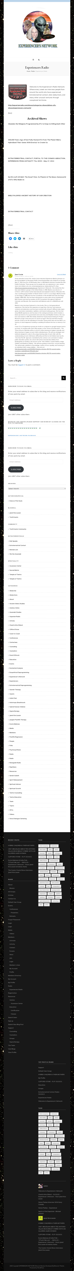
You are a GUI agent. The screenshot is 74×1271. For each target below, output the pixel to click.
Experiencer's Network (17, 677)
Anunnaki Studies (15, 612)
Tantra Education (15, 797)
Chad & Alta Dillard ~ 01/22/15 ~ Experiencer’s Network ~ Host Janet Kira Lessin (52, 1197)
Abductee (12, 591)
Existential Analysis (16, 668)
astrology (42, 857)
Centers (12, 1000)
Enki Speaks (13, 541)
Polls (11, 745)
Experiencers (13, 681)
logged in (21, 365)
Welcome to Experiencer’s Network (50, 1191)
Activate (12, 940)
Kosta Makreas (14, 724)
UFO (41, 904)
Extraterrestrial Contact (17, 545)
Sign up (10, 1021)
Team (11, 801)
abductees (54, 846)
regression (42, 893)
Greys (41, 875)
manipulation (56, 886)
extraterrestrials (44, 871)
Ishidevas (60, 879)
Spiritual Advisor (15, 784)
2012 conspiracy (44, 846)
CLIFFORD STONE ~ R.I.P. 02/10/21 (20, 857)
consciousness (54, 860)
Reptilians (12, 767)
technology (56, 901)
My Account (13, 968)
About (11, 599)
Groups (11, 1038)
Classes (13, 1014)
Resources (13, 771)
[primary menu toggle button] (33, 59)
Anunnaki (42, 853)
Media (11, 728)
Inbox (11, 954)
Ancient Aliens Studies (17, 603)
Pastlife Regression (16, 737)
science (58, 897)
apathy (50, 853)
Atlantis (50, 857)
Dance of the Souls (15, 501)
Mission (12, 888)
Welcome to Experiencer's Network (50, 1101)
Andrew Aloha (14, 608)
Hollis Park (13, 698)
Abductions (13, 595)
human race (56, 875)
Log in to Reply (61, 274)
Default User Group (14, 902)
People (11, 741)
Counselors (13, 651)
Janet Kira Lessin (15, 513)
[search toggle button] (39, 59)
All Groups (11, 892)
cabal (56, 857)
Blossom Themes (59, 1266)
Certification (15, 1010)
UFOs (11, 810)
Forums (12, 951)
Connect (12, 947)
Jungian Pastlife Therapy (17, 720)
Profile (11, 972)
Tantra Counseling (15, 793)
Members (12, 732)
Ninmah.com (13, 550)
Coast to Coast (14, 634)
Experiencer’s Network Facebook (22, 435)
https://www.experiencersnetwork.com (26, 288)
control (59, 864)
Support (11, 1028)
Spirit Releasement (15, 780)
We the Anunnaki (15, 554)
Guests (11, 694)
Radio (11, 754)
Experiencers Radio (16, 989)
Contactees (13, 642)
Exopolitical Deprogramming (19, 672)
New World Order (44, 890)
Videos (11, 814)
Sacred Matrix (14, 570)
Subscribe (16, 408)
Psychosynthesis (15, 750)
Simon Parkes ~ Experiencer (47, 1208)
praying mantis (56, 890)
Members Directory (14, 975)
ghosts (61, 871)
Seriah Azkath (14, 775)
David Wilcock (14, 655)
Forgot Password (14, 919)
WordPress (40, 1268)
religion (51, 893)
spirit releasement (44, 901)
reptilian (58, 893)
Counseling (13, 646)
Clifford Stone (14, 629)
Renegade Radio (15, 763)
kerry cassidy (55, 882)
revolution (50, 897)
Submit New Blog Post (15, 1024)
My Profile (11, 982)
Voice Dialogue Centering (18, 818)
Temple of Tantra (15, 574)
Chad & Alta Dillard (16, 625)
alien (50, 849)
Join (10, 958)
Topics (11, 806)
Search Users (12, 1017)
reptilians (42, 897)
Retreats (12, 916)
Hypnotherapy (14, 711)
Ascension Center (15, 566)
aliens (56, 849)
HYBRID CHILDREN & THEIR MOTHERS (21, 845)
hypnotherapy (43, 879)
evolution (50, 868)
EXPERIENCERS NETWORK (27, 1266)
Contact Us (12, 899)
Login (10, 923)
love (48, 886)
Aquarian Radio (14, 616)
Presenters (14, 913)
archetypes (58, 853)
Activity (12, 944)
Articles (12, 621)
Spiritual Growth (15, 788)
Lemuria (42, 886)
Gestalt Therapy (15, 689)
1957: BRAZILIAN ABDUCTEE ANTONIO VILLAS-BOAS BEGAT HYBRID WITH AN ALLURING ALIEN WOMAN (21, 851)
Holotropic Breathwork (17, 702)
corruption (42, 868)
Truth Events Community (17, 529)
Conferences (13, 638)
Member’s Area (14, 965)
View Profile (12, 1052)
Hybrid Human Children (17, 707)
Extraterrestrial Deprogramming (20, 685)
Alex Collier (43, 849)
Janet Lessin (19, 274)
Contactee (42, 864)
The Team (11, 1045)
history (48, 875)
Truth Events (13, 517)
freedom (53, 871)
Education (12, 659)
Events (11, 664)
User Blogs (11, 1049)
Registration (12, 993)
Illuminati (52, 879)
